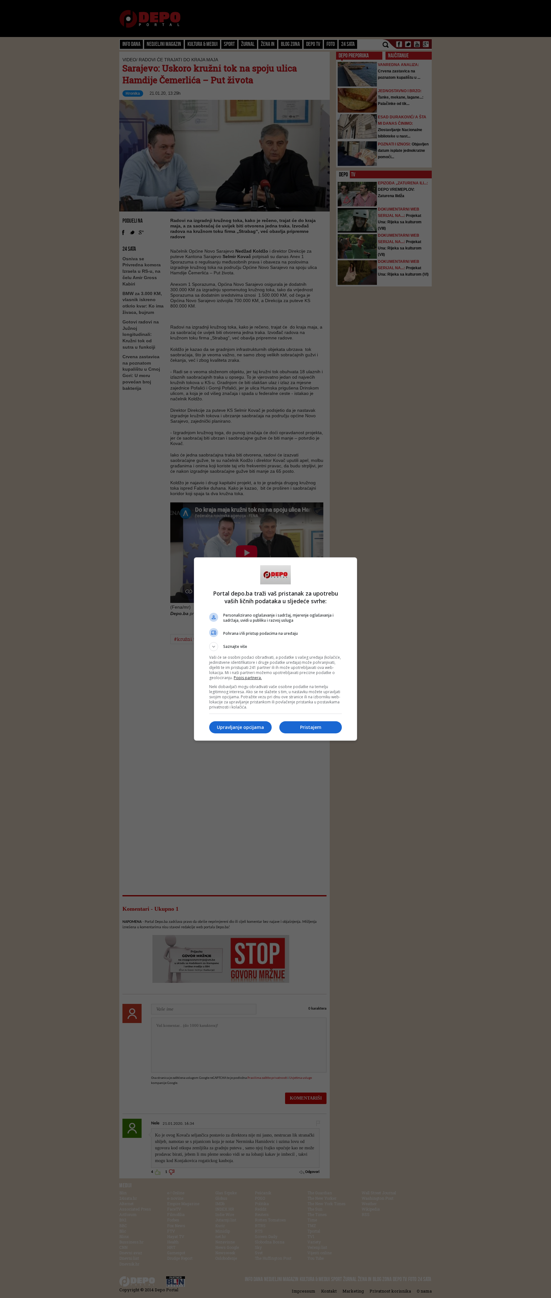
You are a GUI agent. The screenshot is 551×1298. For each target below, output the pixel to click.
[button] (275, 646)
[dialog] (275, 649)
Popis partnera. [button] (248, 677)
